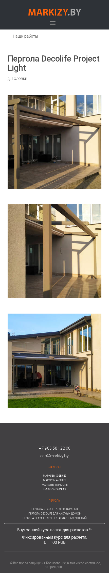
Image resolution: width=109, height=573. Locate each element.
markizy (54, 11)
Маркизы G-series (54, 475)
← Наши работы (23, 36)
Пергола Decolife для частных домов (54, 513)
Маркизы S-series (54, 489)
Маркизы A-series (54, 480)
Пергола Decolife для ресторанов (54, 509)
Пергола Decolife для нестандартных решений (54, 518)
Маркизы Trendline (54, 484)
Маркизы (54, 467)
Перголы (54, 500)
